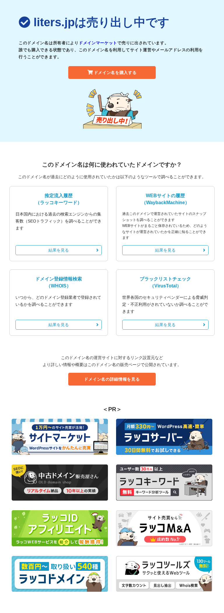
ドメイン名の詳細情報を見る (112, 379)
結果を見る (58, 250)
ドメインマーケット (98, 42)
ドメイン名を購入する (115, 72)
